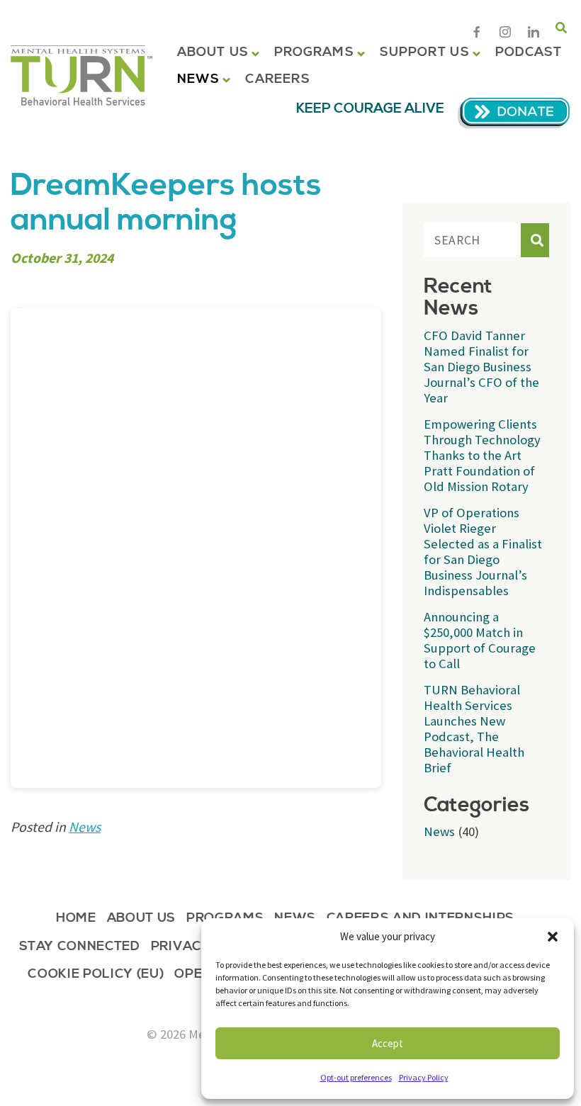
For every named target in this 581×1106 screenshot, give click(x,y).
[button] (553, 937)
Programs (314, 52)
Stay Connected (79, 947)
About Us (213, 52)
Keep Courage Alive (370, 109)
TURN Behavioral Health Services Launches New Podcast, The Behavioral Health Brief (474, 729)
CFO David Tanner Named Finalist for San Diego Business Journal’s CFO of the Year (481, 366)
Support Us (425, 52)
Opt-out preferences (356, 1077)
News (198, 79)
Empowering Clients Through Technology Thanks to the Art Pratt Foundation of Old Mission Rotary (482, 455)
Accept (387, 1043)
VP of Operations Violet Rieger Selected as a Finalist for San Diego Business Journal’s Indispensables (483, 551)
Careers (277, 79)
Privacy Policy (424, 1077)
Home (76, 919)
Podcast (529, 52)
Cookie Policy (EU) (96, 975)
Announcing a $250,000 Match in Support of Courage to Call (480, 640)
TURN (81, 75)
